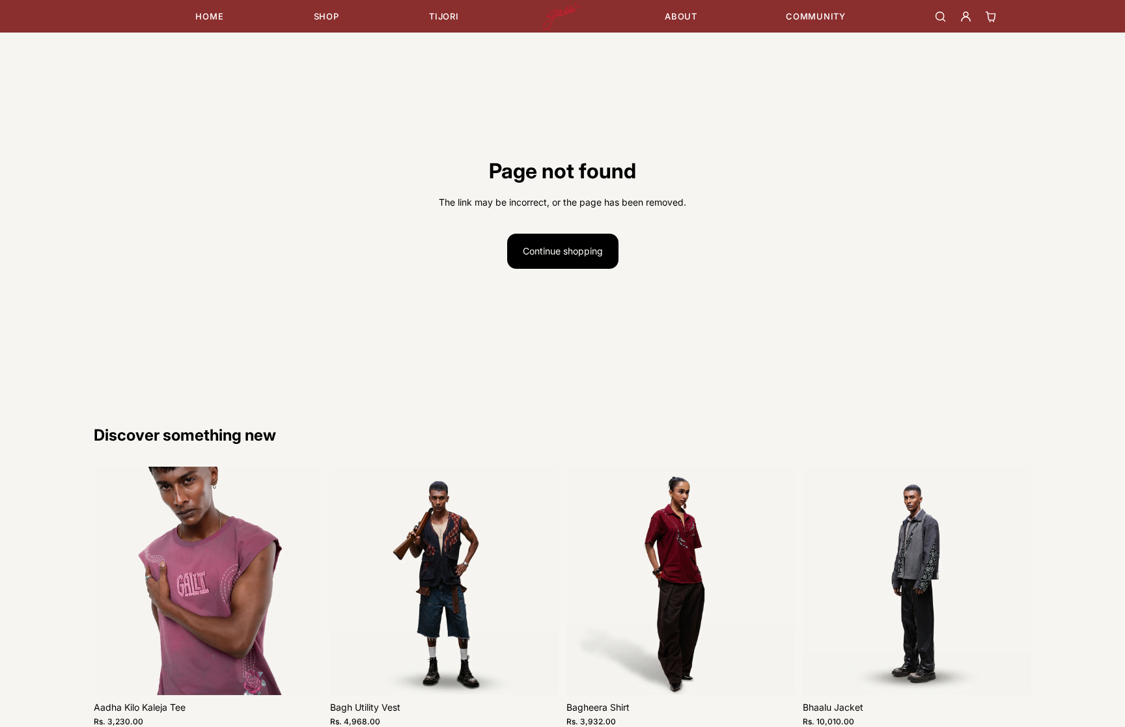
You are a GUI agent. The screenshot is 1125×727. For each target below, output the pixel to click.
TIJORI (444, 16)
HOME (209, 16)
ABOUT (681, 16)
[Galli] (562, 16)
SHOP (326, 16)
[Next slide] (302, 580)
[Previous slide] (113, 580)
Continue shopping (563, 250)
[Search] (940, 16)
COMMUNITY (816, 16)
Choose (313, 674)
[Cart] (991, 16)
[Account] (965, 16)
